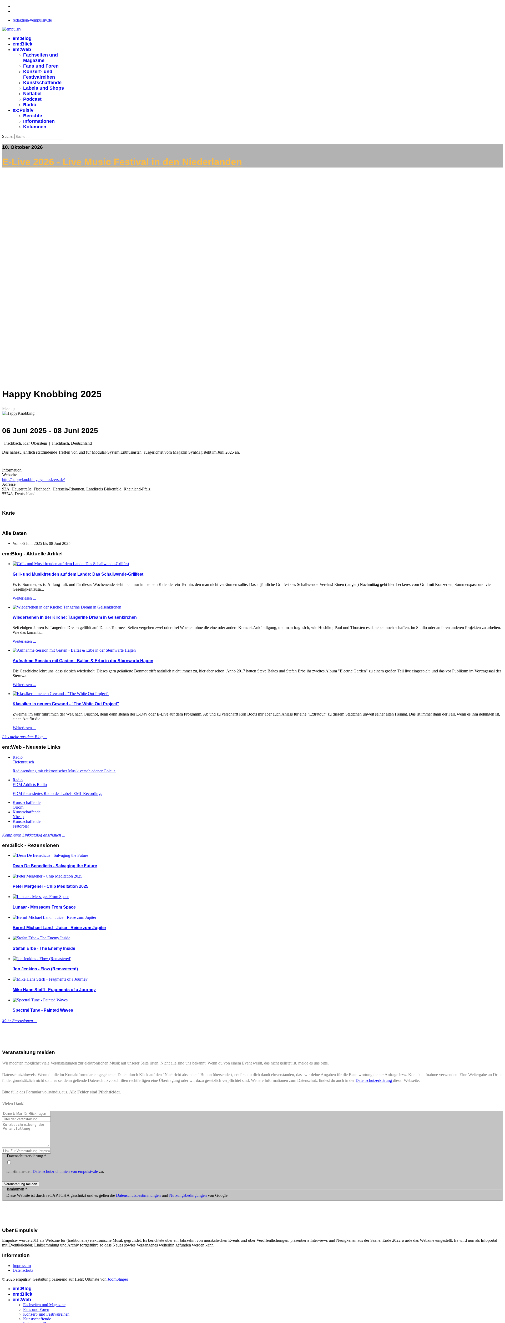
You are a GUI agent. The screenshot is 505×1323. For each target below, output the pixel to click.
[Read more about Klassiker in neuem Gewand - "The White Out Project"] (61, 693)
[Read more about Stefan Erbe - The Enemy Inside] (41, 938)
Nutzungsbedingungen (188, 1195)
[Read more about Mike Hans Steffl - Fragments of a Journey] (50, 979)
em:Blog (22, 38)
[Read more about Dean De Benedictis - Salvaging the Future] (50, 855)
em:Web (22, 49)
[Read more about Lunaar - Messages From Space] (41, 896)
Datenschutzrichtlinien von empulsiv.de (65, 1171)
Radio (29, 104)
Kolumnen (34, 126)
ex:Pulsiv (23, 110)
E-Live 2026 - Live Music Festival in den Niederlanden (122, 161)
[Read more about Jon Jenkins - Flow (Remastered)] (42, 958)
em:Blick (22, 44)
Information (12, 470)
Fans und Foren (41, 66)
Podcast (32, 99)
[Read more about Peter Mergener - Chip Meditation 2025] (47, 876)
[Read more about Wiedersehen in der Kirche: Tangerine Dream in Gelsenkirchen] (67, 607)
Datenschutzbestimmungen (138, 1195)
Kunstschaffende (42, 82)
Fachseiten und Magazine (40, 57)
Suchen (8, 136)
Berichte (32, 115)
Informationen (39, 121)
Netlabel (32, 93)
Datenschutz (23, 1270)
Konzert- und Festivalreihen (39, 74)
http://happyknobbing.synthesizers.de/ (33, 479)
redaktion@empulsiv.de (32, 20)
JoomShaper (118, 1279)
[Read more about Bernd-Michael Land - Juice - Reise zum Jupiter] (54, 917)
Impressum (22, 1265)
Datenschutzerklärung (374, 1080)
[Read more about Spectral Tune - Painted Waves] (40, 1000)
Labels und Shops (43, 88)
